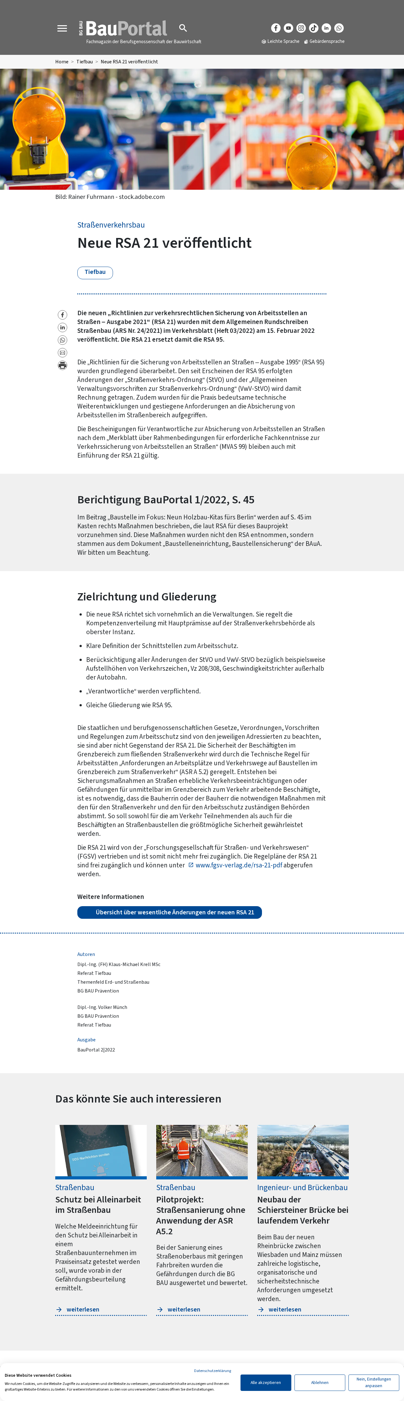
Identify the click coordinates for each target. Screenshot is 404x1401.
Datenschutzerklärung (212, 1371)
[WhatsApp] (339, 28)
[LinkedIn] (326, 28)
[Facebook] (276, 28)
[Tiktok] (313, 28)
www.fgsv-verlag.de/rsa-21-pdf (239, 865)
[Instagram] (301, 28)
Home (61, 61)
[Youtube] (288, 28)
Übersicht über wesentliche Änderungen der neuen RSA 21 (175, 912)
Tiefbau (84, 61)
